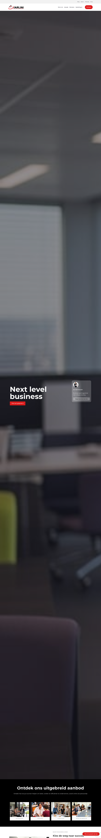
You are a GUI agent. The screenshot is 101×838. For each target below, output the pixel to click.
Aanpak (66, 7)
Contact (88, 7)
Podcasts (87, 1)
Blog (78, 1)
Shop (91, 1)
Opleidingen (79, 7)
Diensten (71, 7)
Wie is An (60, 7)
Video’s (82, 1)
